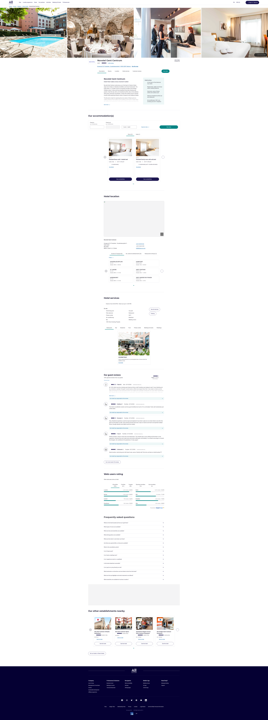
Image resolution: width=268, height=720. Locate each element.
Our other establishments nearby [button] (106, 611)
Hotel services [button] (111, 298)
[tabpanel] (134, 161)
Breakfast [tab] (122, 327)
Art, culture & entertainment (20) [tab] (133, 253)
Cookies (135, 706)
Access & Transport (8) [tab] (116, 253)
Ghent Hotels (25, 6)
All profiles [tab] (115, 485)
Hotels (10, 6)
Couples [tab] (131, 485)
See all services (154, 309)
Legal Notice (142, 706)
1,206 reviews (111, 63)
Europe (14, 6)
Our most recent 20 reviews (112, 462)
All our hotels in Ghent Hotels (97, 653)
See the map (135, 66)
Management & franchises (94, 685)
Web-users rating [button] (113, 474)
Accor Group (91, 683)
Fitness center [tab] (137, 327)
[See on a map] (134, 218)
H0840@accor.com (140, 248)
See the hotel (103, 643)
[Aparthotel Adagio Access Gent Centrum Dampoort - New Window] (144, 623)
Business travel (110, 683)
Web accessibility (128, 683)
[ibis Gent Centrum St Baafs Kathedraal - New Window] (102, 623)
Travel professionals (111, 687)
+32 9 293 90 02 (140, 244)
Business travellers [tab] (140, 485)
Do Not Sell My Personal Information (156, 706)
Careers (90, 687)
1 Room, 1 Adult (126, 127)
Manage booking (165, 683)
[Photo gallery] (134, 33)
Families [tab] (123, 485)
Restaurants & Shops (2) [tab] (151, 253)
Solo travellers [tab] (152, 485)
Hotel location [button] (111, 196)
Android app (145, 687)
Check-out (109, 123)
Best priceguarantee (177, 61)
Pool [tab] (129, 327)
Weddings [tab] (159, 327)
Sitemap (126, 685)
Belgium (19, 6)
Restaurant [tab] (109, 327)
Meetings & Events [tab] (148, 327)
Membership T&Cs (121, 706)
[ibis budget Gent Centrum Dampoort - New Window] (165, 623)
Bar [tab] (116, 327)
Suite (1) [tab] (138, 134)
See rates (165, 71)
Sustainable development (93, 689)
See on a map (99, 639)
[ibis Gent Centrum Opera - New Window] (123, 623)
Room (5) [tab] (130, 134)
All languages (128, 687)
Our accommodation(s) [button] (101, 116)
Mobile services (146, 683)
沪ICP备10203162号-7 (138, 710)
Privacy (129, 706)
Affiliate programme (92, 692)
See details (120, 362)
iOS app (144, 685)
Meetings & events (111, 685)
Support (163, 685)
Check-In (93, 123)
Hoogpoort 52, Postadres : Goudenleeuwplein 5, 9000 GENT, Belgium (114, 66)
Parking (153, 313)
